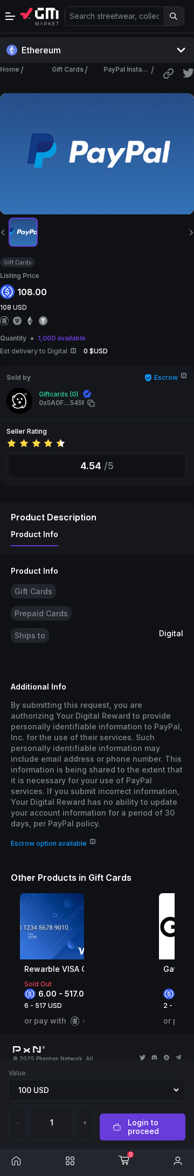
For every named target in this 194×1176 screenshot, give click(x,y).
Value (17, 1073)
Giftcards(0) (59, 394)
